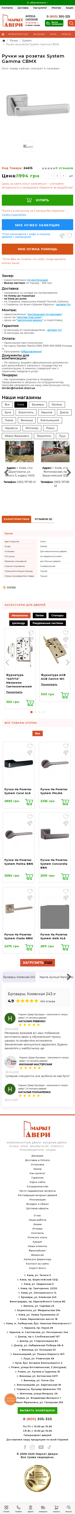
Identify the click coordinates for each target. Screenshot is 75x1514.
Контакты (7, 7)
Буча (8, 412)
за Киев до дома (15, 298)
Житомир (31, 428)
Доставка (23, 7)
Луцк (62, 436)
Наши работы (37, 1220)
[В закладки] (69, 235)
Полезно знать (37, 1237)
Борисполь (26, 412)
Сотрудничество (37, 1186)
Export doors (37, 1268)
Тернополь (44, 436)
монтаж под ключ (29, 317)
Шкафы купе (39, 1146)
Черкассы (11, 428)
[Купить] (30, 703)
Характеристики (16, 519)
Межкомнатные (18, 34)
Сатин (43, 541)
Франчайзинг (37, 1250)
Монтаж (56, 7)
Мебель (66, 34)
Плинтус (57, 1146)
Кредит (37, 1241)
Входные (39, 34)
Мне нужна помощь (37, 249)
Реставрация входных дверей (37, 1195)
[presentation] (7, 662)
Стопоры (57, 615)
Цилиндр (18, 623)
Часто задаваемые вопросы (37, 1190)
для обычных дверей (50, 561)
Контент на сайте (37, 1263)
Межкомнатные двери (24, 1143)
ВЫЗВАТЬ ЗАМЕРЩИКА (37, 1410)
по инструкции (37, 280)
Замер (37, 1169)
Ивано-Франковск (17, 436)
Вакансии (37, 1255)
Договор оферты (37, 1208)
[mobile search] (71, 23)
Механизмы (20, 615)
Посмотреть (14, 692)
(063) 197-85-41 (26, 482)
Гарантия (37, 1177)
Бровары (38, 404)
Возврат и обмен (37, 1204)
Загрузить (37, 963)
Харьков (46, 412)
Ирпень (57, 404)
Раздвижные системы (48, 623)
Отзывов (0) (43, 519)
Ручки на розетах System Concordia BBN (54, 863)
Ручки (14, 1146)
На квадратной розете (51, 556)
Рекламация (37, 1199)
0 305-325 (58, 16)
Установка (37, 1164)
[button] (31, 712)
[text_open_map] (54, 994)
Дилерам (37, 1155)
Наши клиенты (37, 1246)
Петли (39, 615)
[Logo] (13, 20)
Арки (24, 1146)
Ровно (50, 428)
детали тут (63, 304)
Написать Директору (37, 1259)
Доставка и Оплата (37, 1160)
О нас (37, 1215)
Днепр (64, 412)
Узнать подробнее (14, 214)
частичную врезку (29, 320)
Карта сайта (37, 1182)
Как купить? (40, 7)
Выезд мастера (14, 283)
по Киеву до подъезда (19, 295)
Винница (27, 420)
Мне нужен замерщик (37, 225)
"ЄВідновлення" (31, 351)
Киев (20, 404)
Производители (31, 1150)
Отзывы (37, 1228)
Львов (9, 420)
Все (7, 404)
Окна (53, 34)
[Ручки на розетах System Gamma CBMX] (37, 106)
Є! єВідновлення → (37, 2)
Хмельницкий (49, 420)
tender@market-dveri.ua (18, 388)
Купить (42, 200)
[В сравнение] (62, 235)
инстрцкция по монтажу (45, 314)
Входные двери (55, 1143)
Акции (69, 7)
